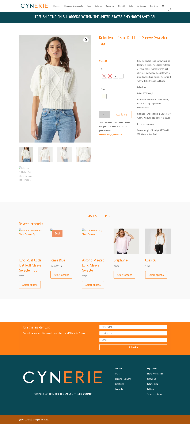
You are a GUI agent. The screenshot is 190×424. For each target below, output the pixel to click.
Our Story (154, 6)
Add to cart (122, 114)
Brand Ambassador (155, 373)
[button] (86, 39)
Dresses (57, 6)
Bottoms (98, 6)
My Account (141, 6)
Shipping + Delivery (123, 379)
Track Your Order (154, 394)
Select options (30, 285)
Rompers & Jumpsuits (73, 6)
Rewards (119, 389)
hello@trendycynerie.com (110, 134)
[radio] (104, 76)
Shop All (121, 6)
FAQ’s (117, 373)
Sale (131, 6)
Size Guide (119, 384)
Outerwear (110, 6)
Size (102, 69)
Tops (89, 6)
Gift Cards (151, 389)
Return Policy (152, 384)
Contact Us (151, 379)
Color (103, 89)
